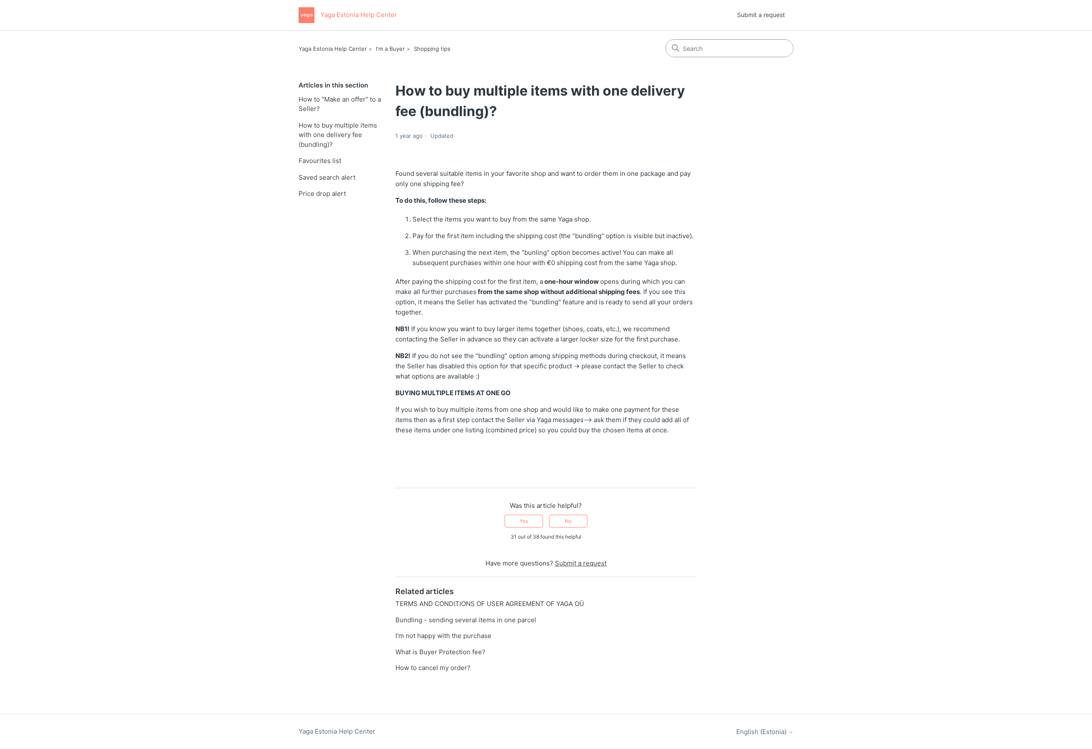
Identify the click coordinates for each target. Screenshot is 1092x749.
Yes (524, 521)
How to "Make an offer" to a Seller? (340, 104)
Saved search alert (327, 177)
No (568, 521)
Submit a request (761, 14)
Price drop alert (322, 193)
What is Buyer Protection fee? (440, 652)
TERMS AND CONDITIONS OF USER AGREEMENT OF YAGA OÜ (489, 604)
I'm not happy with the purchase (443, 636)
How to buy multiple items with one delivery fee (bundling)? (338, 135)
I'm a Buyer (390, 48)
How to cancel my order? (432, 668)
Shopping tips (432, 48)
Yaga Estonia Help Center (333, 48)
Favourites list (320, 161)
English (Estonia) (762, 731)
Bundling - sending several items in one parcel (465, 620)
